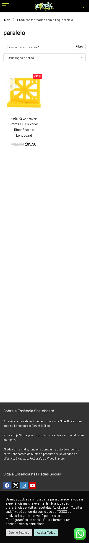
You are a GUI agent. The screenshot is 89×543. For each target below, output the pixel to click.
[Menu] (5, 6)
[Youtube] (32, 485)
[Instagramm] (24, 485)
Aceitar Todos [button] (46, 532)
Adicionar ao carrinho (26, 147)
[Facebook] (7, 485)
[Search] (81, 6)
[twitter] (15, 485)
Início (6, 20)
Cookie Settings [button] (18, 532)
